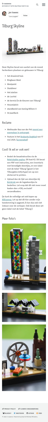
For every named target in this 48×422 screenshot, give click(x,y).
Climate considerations (29, 409)
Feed (40, 413)
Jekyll (23, 417)
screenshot (22, 140)
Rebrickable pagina (16, 159)
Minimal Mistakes (31, 417)
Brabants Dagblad (28, 136)
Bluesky (8, 413)
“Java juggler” (13, 16)
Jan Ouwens (13, 12)
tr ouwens (15, 4)
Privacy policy (10, 409)
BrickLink (11, 182)
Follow (25, 15)
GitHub (31, 413)
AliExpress (6, 199)
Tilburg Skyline (13, 25)
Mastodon (20, 413)
